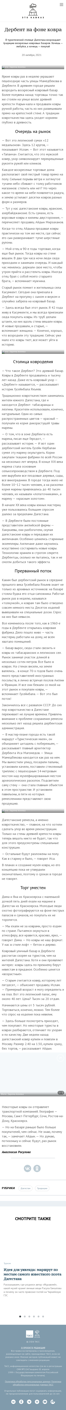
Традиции (42, 1188)
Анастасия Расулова (16, 1152)
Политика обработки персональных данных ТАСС (37, 1383)
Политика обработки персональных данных (27, 1381)
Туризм (7, 1263)
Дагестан (25, 1188)
